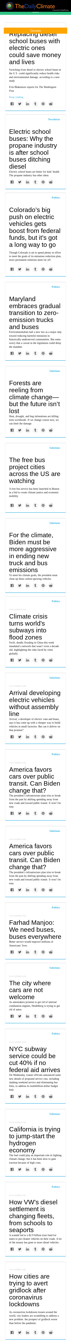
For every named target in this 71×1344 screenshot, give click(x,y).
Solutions (54, 371)
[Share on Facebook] (12, 104)
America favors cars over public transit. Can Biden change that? (34, 780)
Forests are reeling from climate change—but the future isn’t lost (34, 397)
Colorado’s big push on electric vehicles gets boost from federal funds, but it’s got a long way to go (35, 227)
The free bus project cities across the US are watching (34, 470)
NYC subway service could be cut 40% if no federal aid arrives (34, 1059)
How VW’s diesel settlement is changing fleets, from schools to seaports (33, 1216)
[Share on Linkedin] (27, 104)
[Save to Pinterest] (43, 104)
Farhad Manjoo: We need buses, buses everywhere (35, 929)
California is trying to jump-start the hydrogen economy (34, 1140)
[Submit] (65, 43)
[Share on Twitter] (20, 104)
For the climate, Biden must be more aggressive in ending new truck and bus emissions (33, 552)
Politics (56, 197)
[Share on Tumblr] (35, 104)
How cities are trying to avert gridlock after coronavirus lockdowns (29, 1290)
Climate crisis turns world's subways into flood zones (28, 627)
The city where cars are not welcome (30, 989)
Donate (35, 31)
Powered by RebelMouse (60, 10)
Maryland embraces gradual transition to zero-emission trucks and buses (35, 312)
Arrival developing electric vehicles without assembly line (35, 703)
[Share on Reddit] (51, 104)
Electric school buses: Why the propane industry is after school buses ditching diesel (33, 149)
